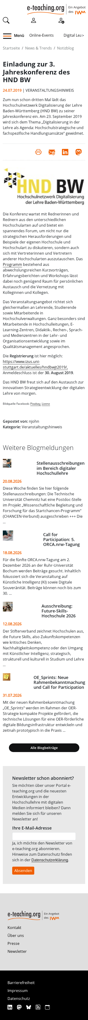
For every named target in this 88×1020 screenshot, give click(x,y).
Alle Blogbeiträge (44, 748)
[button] (9, 36)
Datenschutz (19, 998)
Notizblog (65, 48)
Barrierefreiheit (21, 982)
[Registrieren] (61, 20)
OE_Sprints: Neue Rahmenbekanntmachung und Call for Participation (59, 682)
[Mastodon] (20, 1007)
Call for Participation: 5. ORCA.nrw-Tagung (61, 539)
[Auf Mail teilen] (51, 152)
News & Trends (38, 48)
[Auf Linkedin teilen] (65, 152)
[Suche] (6, 20)
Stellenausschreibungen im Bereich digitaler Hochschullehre (60, 468)
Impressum (18, 990)
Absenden (23, 870)
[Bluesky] (29, 1007)
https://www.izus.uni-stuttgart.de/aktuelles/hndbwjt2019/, (35, 364)
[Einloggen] (33, 20)
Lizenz (46, 404)
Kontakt (14, 927)
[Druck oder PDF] (38, 152)
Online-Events (41, 35)
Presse (13, 943)
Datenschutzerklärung (49, 860)
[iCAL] (47, 1007)
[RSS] (39, 1007)
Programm (12, 264)
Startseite (11, 48)
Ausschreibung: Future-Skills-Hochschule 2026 (59, 611)
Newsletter (17, 951)
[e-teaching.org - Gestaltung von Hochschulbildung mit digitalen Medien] (56, 7)
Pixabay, (35, 404)
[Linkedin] (10, 1007)
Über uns (16, 935)
